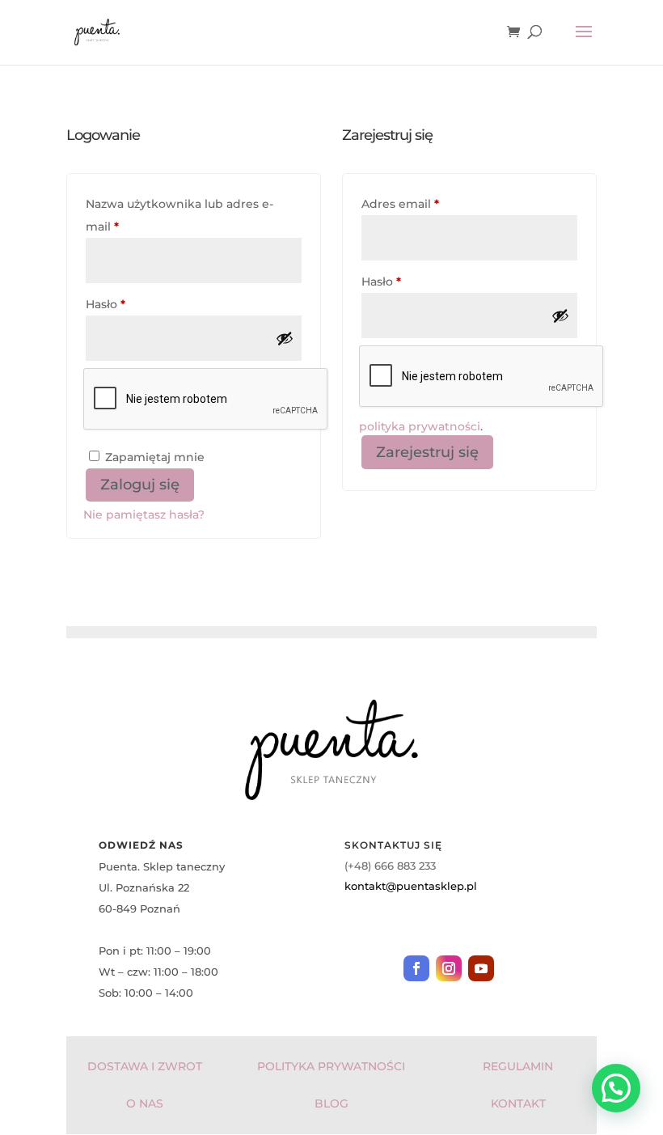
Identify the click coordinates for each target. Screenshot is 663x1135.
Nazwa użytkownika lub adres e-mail (179, 215)
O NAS (144, 1103)
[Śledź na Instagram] (449, 968)
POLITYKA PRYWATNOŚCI (331, 1066)
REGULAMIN (518, 1066)
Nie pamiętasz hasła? (144, 514)
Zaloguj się (139, 484)
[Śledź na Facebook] (416, 968)
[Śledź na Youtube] (481, 968)
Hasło (139, 303)
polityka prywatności (419, 426)
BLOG (331, 1103)
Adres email (433, 203)
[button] (616, 1088)
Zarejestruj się (427, 452)
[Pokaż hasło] (284, 338)
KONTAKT (518, 1103)
